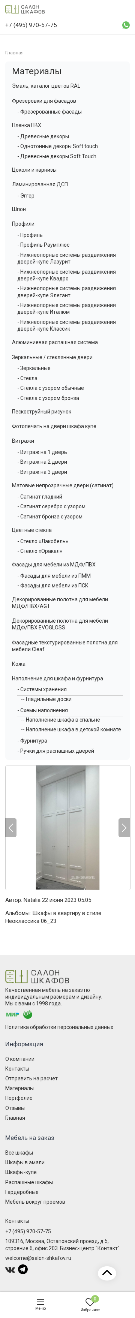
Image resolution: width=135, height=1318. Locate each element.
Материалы (37, 71)
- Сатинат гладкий (39, 497)
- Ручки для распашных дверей (55, 751)
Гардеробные (22, 1192)
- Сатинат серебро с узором (51, 506)
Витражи (23, 441)
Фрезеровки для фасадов (44, 101)
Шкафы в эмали (25, 1162)
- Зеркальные (34, 368)
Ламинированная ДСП (40, 184)
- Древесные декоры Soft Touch (56, 156)
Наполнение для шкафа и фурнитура (57, 678)
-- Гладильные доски (46, 699)
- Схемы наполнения (42, 710)
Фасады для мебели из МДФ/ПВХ (54, 565)
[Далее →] (67, 827)
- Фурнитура (32, 741)
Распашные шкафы (29, 1182)
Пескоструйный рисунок (41, 412)
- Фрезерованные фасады (49, 112)
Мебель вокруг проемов (35, 1202)
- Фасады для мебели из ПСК (52, 586)
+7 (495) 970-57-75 (28, 1231)
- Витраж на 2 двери (42, 462)
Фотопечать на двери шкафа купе (54, 426)
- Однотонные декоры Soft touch (57, 146)
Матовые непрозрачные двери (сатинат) (63, 485)
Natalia (32, 900)
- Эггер (25, 196)
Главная (15, 1118)
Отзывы (15, 1108)
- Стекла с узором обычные (50, 388)
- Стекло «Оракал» (39, 551)
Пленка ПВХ (26, 125)
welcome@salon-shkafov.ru (38, 1258)
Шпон (19, 209)
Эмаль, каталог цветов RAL (46, 86)
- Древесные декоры (43, 136)
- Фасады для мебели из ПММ (54, 576)
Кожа (19, 664)
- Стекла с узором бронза (48, 398)
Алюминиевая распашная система (55, 342)
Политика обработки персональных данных (59, 1027)
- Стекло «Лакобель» (42, 541)
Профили (23, 224)
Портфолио (19, 1098)
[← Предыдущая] (10, 827)
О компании (19, 1059)
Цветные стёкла (32, 530)
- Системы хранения (42, 689)
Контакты (17, 1069)
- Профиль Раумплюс (43, 245)
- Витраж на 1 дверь (42, 452)
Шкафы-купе (21, 1172)
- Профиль (30, 235)
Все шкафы (19, 1153)
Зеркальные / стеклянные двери (52, 357)
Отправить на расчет (31, 1078)
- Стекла (27, 378)
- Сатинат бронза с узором (49, 517)
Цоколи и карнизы (34, 170)
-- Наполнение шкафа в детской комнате (71, 729)
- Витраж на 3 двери (42, 472)
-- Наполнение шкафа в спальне (60, 720)
